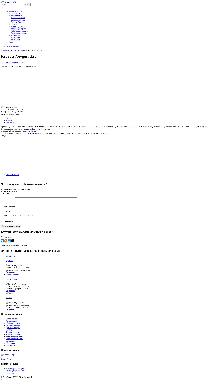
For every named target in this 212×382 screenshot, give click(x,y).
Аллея (9, 298)
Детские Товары (17, 22)
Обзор (8, 118)
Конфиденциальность (15, 371)
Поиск (27, 4)
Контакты (10, 373)
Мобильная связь (18, 18)
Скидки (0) (10, 122)
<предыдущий (18, 62)
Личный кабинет (13, 46)
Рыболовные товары (19, 31)
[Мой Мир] (9, 240)
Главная (4, 50)
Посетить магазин (29, 131)
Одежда (14, 24)
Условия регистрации (15, 368)
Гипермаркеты (17, 13)
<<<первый (6, 62)
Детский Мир (6, 359)
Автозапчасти (16, 15)
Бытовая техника (18, 20)
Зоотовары (15, 40)
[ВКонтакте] (2, 240)
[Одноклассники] (5, 240)
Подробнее (10, 272)
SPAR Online (11, 279)
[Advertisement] (74, 87)
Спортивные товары (19, 33)
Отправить (16, 226)
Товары (9, 120)
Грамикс (9, 261)
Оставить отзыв (12, 175)
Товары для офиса (18, 29)
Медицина (15, 38)
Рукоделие (15, 35)
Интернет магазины (14, 11)
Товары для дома (18, 26)
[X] (12, 240)
